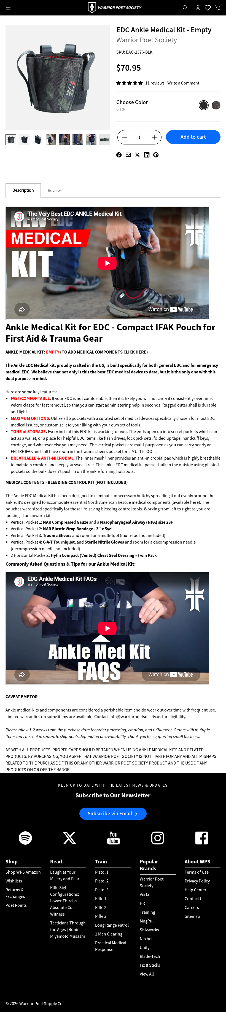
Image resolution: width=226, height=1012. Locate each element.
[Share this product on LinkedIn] (146, 154)
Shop (12, 861)
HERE (141, 352)
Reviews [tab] (55, 190)
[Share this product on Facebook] (119, 154)
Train (101, 861)
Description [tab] (23, 190)
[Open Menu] (8, 8)
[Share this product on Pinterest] (155, 154)
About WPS (197, 861)
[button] (130, 83)
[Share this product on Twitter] (137, 154)
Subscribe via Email (110, 813)
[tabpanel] (113, 490)
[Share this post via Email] (128, 154)
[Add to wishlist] (193, 146)
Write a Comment (183, 83)
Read (56, 861)
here (194, 502)
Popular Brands (149, 865)
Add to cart (193, 136)
